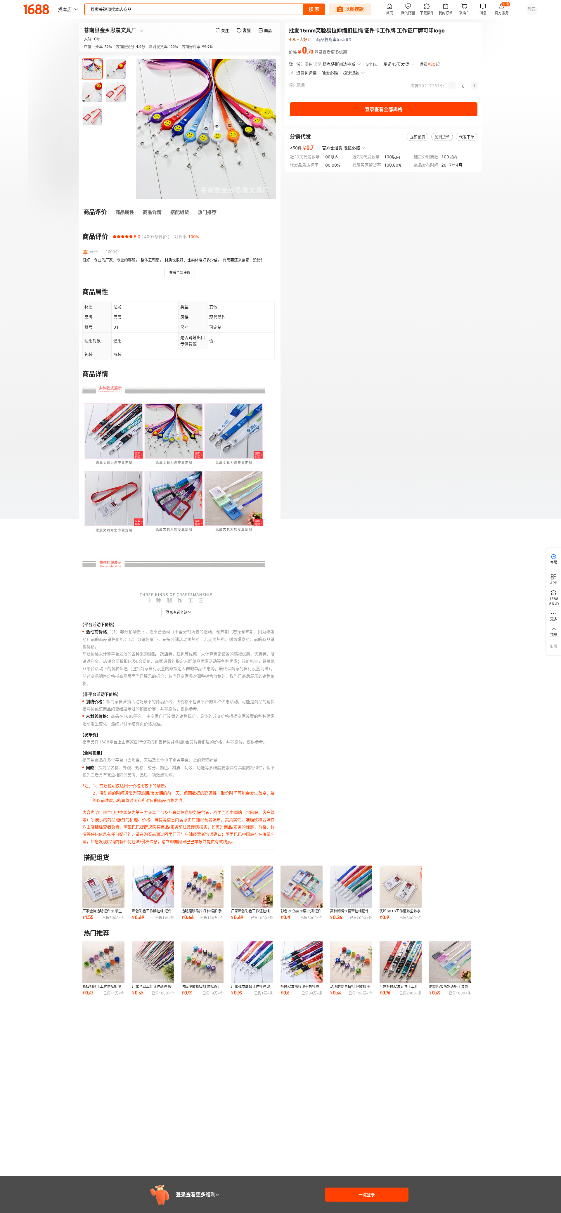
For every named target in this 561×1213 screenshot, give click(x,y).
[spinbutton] (463, 86)
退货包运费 (306, 72)
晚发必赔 (330, 72)
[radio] (114, 236)
